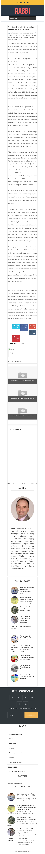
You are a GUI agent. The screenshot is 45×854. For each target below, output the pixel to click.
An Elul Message (25, 626)
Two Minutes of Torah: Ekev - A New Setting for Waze (26, 638)
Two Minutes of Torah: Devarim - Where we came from (26, 667)
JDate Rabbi (12, 767)
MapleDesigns (26, 851)
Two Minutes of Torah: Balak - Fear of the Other (27, 676)
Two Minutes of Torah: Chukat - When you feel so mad (27, 657)
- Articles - (11, 739)
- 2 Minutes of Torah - (15, 734)
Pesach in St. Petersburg (17, 772)
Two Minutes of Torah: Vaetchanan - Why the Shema (26, 608)
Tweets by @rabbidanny (14, 783)
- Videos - (11, 758)
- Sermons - (12, 748)
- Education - (12, 743)
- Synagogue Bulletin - (16, 753)
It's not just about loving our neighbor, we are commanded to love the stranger (26, 807)
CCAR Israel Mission (15, 762)
